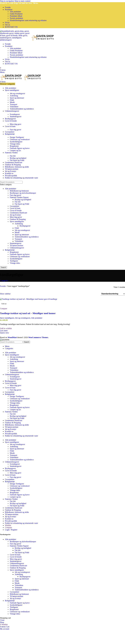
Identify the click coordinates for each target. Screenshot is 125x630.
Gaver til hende (16, 210)
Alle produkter (15, 12)
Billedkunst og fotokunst (19, 191)
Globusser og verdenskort (20, 139)
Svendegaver (15, 114)
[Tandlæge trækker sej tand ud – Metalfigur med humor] (28, 299)
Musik (12, 102)
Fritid (12, 100)
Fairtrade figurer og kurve (20, 148)
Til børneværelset (16, 246)
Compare (8, 527)
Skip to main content (22, 1)
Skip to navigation (7, 1)
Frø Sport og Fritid (17, 160)
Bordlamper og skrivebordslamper (23, 193)
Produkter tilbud (16, 16)
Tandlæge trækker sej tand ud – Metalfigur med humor (28, 313)
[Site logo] (15, 40)
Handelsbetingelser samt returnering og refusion (28, 20)
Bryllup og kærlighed (18, 158)
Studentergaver (15, 116)
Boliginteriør (10, 250)
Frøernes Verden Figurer (19, 197)
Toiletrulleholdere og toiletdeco (22, 109)
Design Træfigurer (17, 137)
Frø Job (13, 156)
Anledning (14, 96)
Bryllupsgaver (25, 226)
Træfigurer (14, 261)
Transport (13, 104)
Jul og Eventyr (15, 215)
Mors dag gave (15, 124)
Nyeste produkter (16, 18)
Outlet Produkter (16, 14)
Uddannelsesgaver (17, 248)
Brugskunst (14, 146)
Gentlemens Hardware (18, 213)
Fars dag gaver (15, 130)
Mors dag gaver (16, 217)
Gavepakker (14, 206)
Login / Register (11, 530)
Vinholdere (14, 107)
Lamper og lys (15, 150)
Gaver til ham (15, 208)
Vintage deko (15, 144)
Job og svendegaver (17, 93)
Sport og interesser (17, 98)
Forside (3, 286)
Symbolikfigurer (16, 142)
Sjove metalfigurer (17, 221)
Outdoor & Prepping (18, 219)
